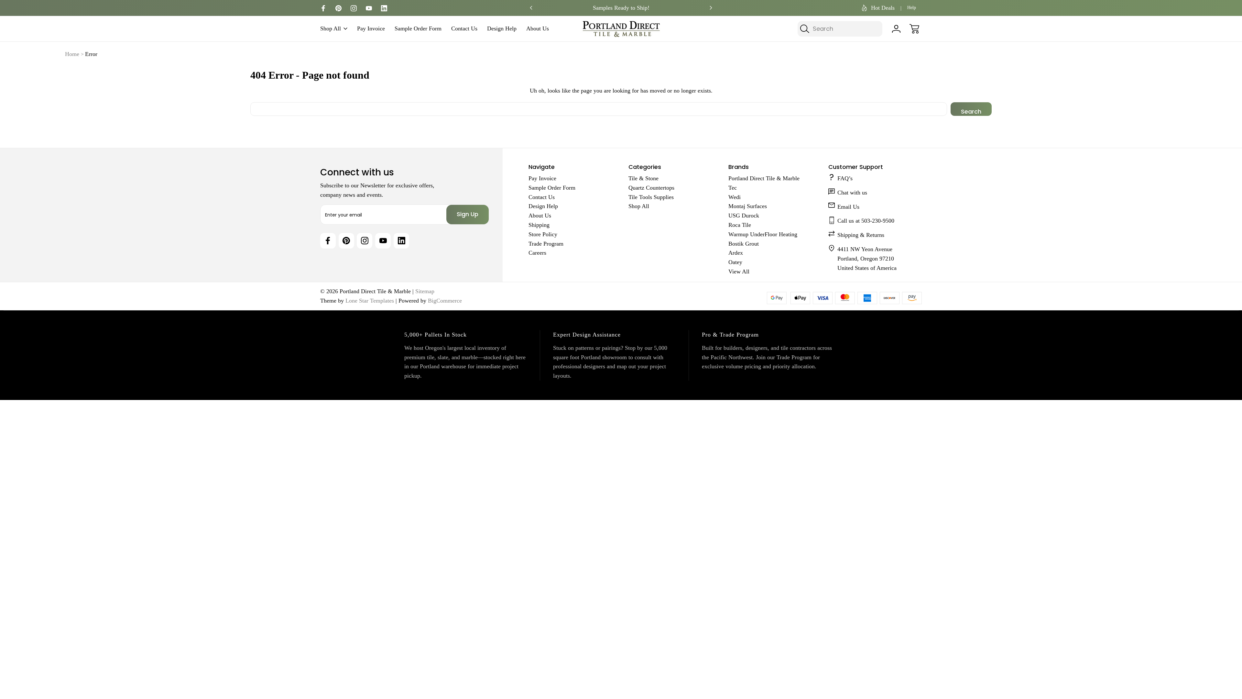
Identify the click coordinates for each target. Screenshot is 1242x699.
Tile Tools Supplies (651, 197)
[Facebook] (323, 8)
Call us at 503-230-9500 (865, 220)
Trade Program (545, 243)
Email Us (848, 207)
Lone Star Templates (369, 300)
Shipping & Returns (860, 235)
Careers (537, 253)
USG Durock (743, 215)
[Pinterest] (338, 8)
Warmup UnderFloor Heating (762, 234)
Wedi (734, 197)
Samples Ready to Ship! (621, 8)
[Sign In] (896, 28)
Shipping (539, 225)
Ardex (735, 253)
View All (738, 271)
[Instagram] (354, 8)
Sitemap (424, 291)
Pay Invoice (371, 28)
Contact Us (464, 28)
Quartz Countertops (651, 187)
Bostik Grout (743, 243)
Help (911, 7)
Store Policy (542, 234)
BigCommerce (445, 300)
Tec (732, 187)
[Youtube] (369, 8)
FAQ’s (845, 178)
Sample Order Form (418, 28)
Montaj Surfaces (747, 206)
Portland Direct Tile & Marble (764, 178)
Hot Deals (883, 8)
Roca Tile (739, 225)
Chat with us (852, 192)
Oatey (735, 262)
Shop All (330, 28)
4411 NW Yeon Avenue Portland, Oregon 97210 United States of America (867, 258)
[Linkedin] (384, 8)
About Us (537, 28)
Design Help (502, 28)
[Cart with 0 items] (914, 28)
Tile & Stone (643, 178)
